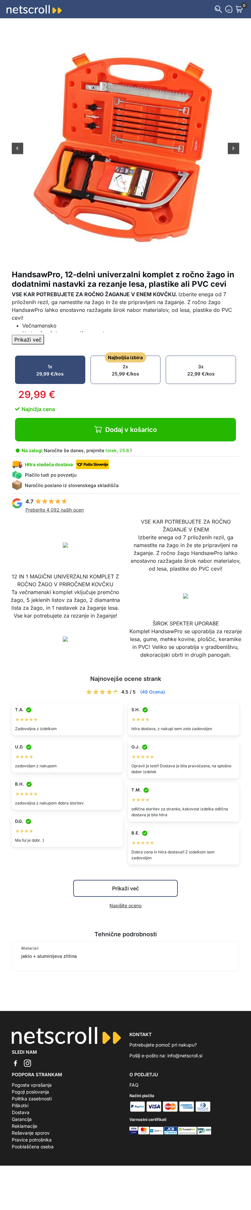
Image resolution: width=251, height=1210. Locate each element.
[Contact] (229, 9)
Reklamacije (24, 1126)
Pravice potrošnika (32, 1139)
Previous (17, 149)
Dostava (20, 1112)
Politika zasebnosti (32, 1098)
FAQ (134, 1085)
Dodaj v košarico (131, 430)
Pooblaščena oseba (33, 1146)
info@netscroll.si (184, 1055)
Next (233, 149)
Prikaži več (28, 339)
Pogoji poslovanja (30, 1092)
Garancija (22, 1119)
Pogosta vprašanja (32, 1085)
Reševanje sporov (31, 1133)
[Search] (218, 9)
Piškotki (20, 1105)
